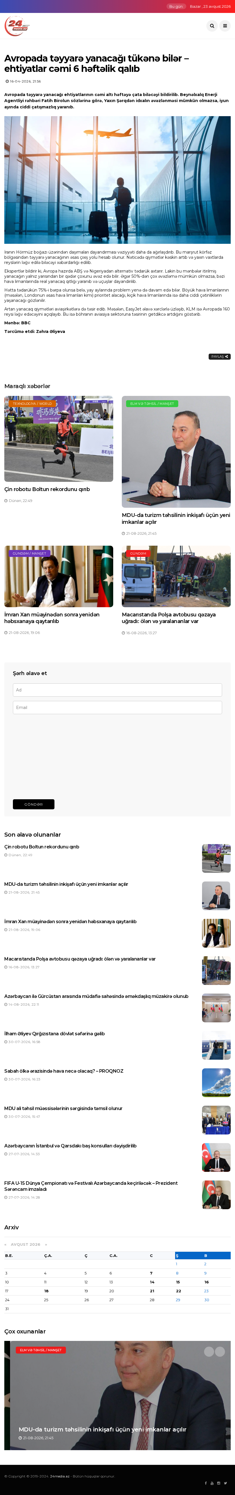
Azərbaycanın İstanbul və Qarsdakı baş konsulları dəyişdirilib (70, 1146)
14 (152, 1282)
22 (178, 1291)
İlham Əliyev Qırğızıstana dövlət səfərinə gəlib (54, 1033)
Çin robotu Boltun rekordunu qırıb (47, 489)
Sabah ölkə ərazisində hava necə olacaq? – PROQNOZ (63, 1071)
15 (178, 1282)
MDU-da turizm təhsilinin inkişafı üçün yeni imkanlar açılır (66, 884)
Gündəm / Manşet (29, 553)
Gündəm (138, 553)
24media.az (60, 1476)
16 (206, 1282)
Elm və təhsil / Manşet (152, 404)
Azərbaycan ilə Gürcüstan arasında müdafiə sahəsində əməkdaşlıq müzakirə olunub (96, 996)
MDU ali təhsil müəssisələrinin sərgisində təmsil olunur (63, 1108)
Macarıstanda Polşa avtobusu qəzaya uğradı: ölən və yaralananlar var (169, 618)
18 (46, 1291)
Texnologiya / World (32, 404)
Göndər (33, 804)
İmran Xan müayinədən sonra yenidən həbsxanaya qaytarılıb (52, 618)
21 (152, 1291)
